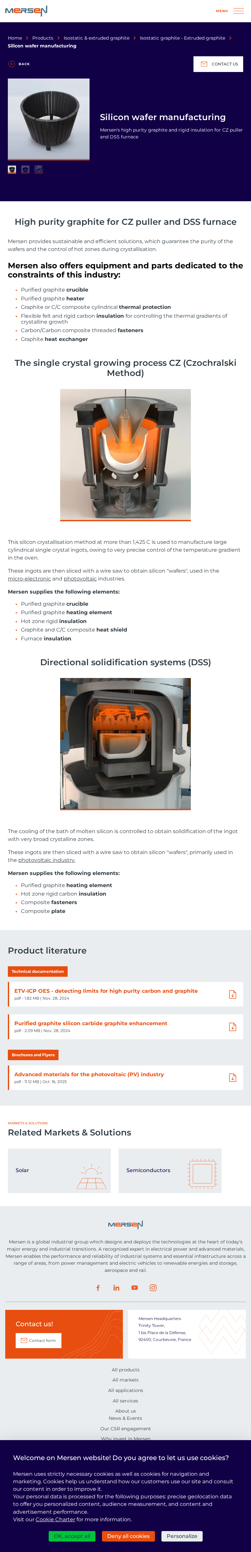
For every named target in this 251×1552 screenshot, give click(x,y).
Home (15, 38)
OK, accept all (72, 1536)
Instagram (152, 1287)
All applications (125, 1390)
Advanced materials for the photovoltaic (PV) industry (89, 1074)
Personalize (182, 1536)
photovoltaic (80, 579)
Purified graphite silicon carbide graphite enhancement (90, 1023)
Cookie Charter (55, 1519)
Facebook (98, 1287)
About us (125, 1411)
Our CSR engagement (125, 1429)
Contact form (42, 1340)
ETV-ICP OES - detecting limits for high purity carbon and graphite (106, 991)
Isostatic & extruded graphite (96, 38)
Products (42, 38)
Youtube (134, 1287)
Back (24, 64)
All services (125, 1401)
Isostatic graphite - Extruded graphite (182, 38)
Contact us (225, 64)
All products (126, 1370)
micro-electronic (29, 579)
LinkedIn (116, 1287)
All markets (125, 1380)
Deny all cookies (128, 1536)
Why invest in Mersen (125, 1439)
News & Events (125, 1418)
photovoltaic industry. (46, 860)
